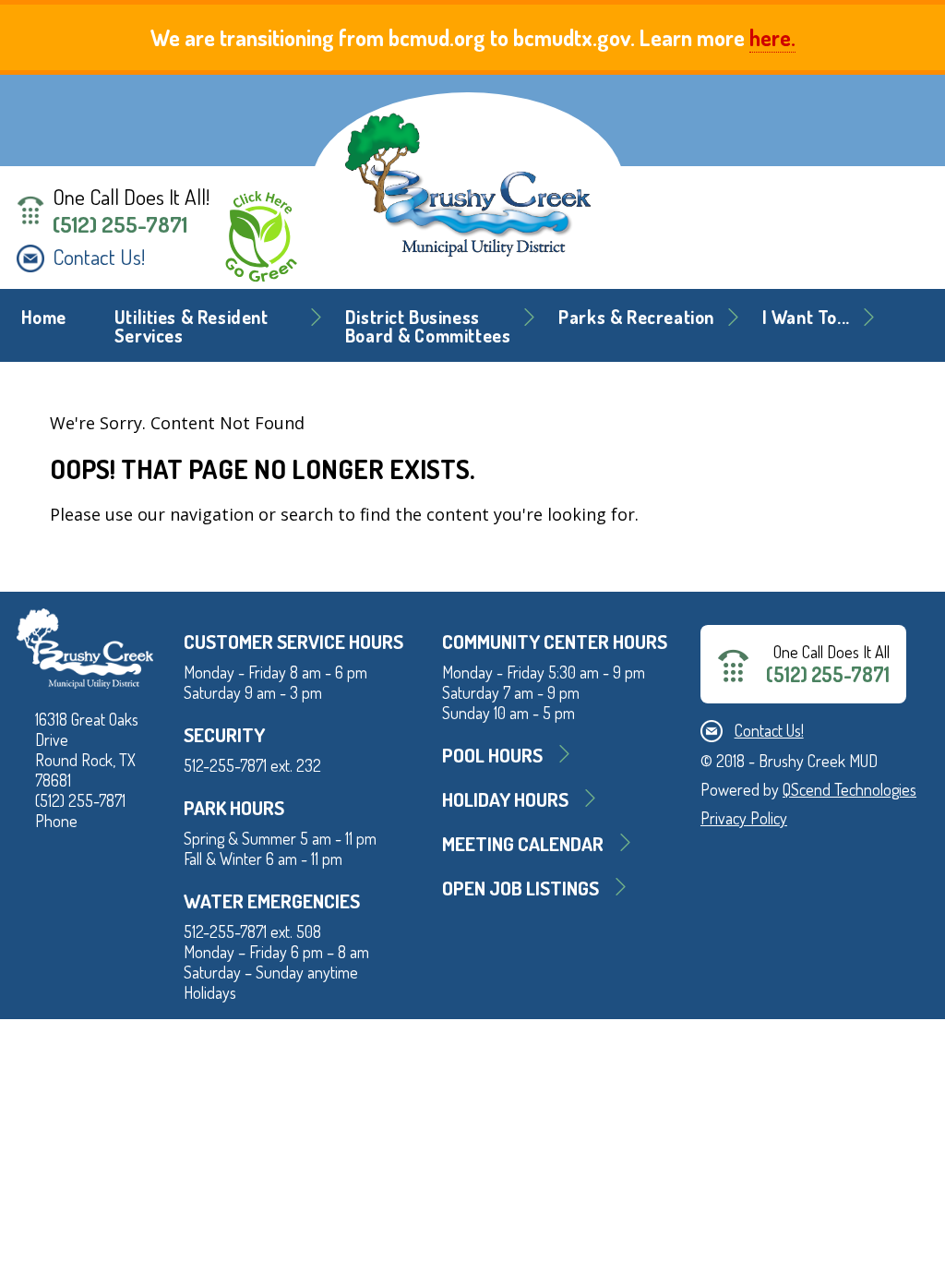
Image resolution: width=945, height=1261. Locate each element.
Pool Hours (492, 754)
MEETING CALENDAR (523, 843)
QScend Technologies (849, 789)
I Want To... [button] (806, 317)
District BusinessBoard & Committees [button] (428, 326)
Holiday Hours (505, 799)
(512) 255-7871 (120, 224)
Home (43, 317)
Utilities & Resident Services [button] (191, 326)
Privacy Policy (743, 818)
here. (772, 37)
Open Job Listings (520, 887)
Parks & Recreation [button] (636, 317)
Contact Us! (99, 256)
